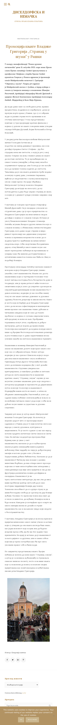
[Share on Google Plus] (18, 659)
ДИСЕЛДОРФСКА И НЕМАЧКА (29, 14)
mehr (24, 693)
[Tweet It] (12, 659)
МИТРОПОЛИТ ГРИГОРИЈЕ (28, 38)
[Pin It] (23, 659)
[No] (53, 715)
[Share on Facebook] (7, 659)
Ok (21, 719)
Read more (32, 719)
